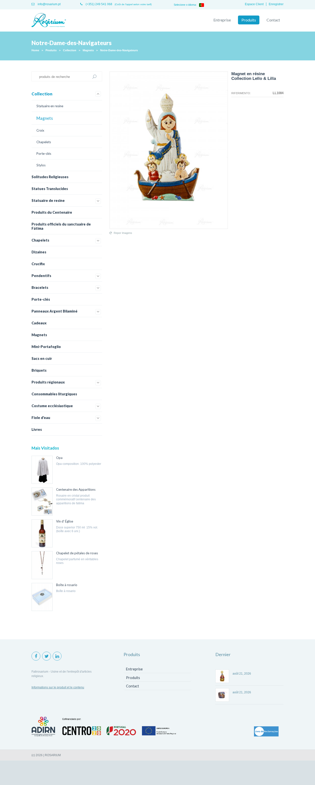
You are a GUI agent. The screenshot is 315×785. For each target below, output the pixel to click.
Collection (69, 50)
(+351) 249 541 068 (98, 4)
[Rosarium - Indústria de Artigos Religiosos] (49, 20)
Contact (273, 20)
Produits (248, 20)
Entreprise (222, 20)
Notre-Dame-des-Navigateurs (119, 50)
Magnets (88, 50)
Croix (40, 130)
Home (35, 50)
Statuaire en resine (49, 106)
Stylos (41, 165)
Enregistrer (276, 4)
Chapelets (43, 142)
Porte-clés (43, 154)
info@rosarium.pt (49, 4)
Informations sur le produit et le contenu (58, 687)
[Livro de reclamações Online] (266, 731)
